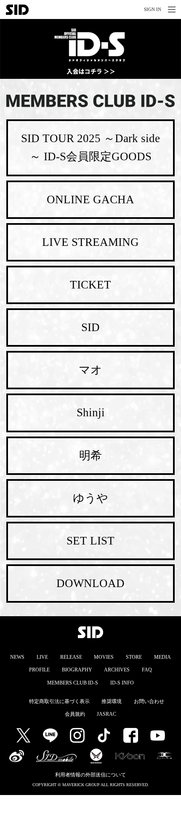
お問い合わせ (149, 701)
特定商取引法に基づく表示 (59, 701)
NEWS (17, 657)
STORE (134, 657)
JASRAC (106, 714)
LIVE (42, 657)
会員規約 (75, 714)
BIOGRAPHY (77, 669)
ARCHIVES (117, 669)
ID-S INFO (122, 682)
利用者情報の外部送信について (90, 774)
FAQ (147, 669)
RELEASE (71, 657)
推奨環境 (111, 701)
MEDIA (162, 657)
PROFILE (39, 669)
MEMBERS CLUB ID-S (72, 682)
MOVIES (104, 657)
